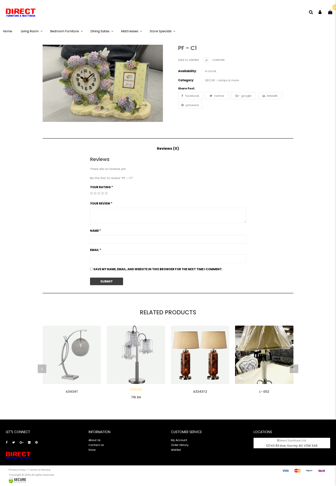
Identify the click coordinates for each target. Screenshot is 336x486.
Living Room (30, 31)
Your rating (101, 187)
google (246, 96)
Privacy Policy (17, 470)
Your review (101, 203)
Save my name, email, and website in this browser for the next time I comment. (157, 269)
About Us (94, 440)
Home (7, 31)
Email (95, 250)
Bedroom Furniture (64, 31)
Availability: (187, 71)
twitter (219, 96)
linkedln (272, 96)
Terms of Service (40, 470)
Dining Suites (99, 31)
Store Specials (161, 31)
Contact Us (96, 445)
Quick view (72, 389)
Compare (218, 60)
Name (95, 231)
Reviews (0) (168, 148)
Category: (186, 80)
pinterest (192, 105)
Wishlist (176, 450)
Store (92, 450)
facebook (192, 96)
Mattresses (129, 31)
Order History (180, 445)
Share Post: (186, 88)
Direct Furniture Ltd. (292, 440)
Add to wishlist (188, 60)
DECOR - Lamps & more (222, 80)
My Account (179, 440)
